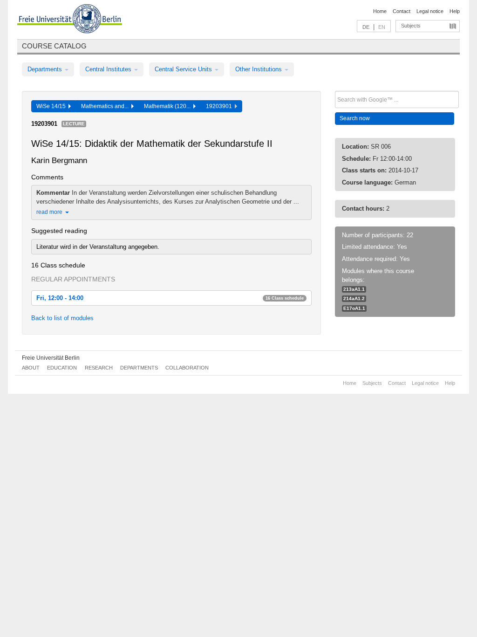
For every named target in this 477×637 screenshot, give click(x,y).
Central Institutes (109, 69)
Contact (401, 11)
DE (365, 27)
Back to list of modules (62, 318)
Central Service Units (184, 69)
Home (380, 11)
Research (99, 367)
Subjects (411, 25)
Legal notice (429, 11)
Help (455, 11)
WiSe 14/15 (52, 106)
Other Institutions (259, 69)
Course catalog (54, 46)
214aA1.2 (354, 298)
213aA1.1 (354, 289)
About (31, 367)
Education (62, 367)
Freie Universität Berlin (51, 358)
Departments (45, 69)
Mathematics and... (106, 106)
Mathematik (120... (168, 106)
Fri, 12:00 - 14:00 (170, 298)
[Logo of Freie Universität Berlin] (69, 20)
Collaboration (187, 367)
